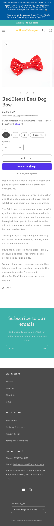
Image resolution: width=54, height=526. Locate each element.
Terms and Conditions (17, 440)
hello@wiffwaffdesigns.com (28, 464)
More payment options (27, 174)
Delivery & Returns (15, 427)
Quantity (6, 141)
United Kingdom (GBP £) (25, 509)
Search (9, 381)
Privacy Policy (13, 434)
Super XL (38, 135)
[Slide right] (33, 93)
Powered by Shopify (35, 520)
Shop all (10, 388)
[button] (3, 30)
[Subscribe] (44, 348)
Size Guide (11, 420)
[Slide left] (20, 93)
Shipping (16, 116)
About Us (10, 395)
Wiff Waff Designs (23, 520)
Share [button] (9, 287)
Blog (8, 402)
